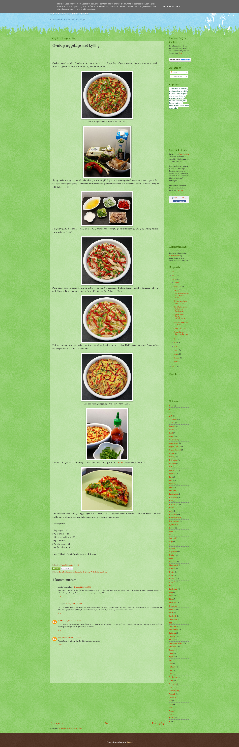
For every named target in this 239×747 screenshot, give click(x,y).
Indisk (171, 531)
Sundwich (172, 646)
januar (176, 361)
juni (175, 342)
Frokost (172, 484)
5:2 (170, 412)
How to (171, 528)
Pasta (171, 592)
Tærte (171, 680)
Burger (171, 436)
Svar (60, 596)
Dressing (172, 456)
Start (107, 723)
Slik (170, 623)
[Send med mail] (62, 568)
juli (175, 338)
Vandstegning (174, 690)
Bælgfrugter (173, 440)
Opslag (175, 72)
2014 (174, 279)
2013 (174, 366)
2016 (174, 271)
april (176, 350)
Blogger (129, 742)
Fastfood (172, 473)
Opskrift (93, 572)
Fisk (170, 480)
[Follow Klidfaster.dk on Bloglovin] (180, 61)
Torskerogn (173, 677)
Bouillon (172, 426)
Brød (171, 433)
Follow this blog (179, 201)
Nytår (171, 575)
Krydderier (173, 551)
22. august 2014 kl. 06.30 (72, 620)
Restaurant (173, 606)
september (178, 286)
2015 (174, 275)
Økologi (172, 717)
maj (175, 346)
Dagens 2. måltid (175, 450)
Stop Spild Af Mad (175, 643)
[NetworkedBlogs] (179, 198)
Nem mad (172, 568)
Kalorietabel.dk (174, 255)
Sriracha (120, 462)
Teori (171, 663)
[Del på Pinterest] (71, 568)
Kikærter (172, 545)
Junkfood (172, 538)
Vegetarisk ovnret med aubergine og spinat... (181, 295)
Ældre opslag (157, 723)
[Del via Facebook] (69, 568)
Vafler (171, 687)
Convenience (173, 443)
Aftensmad (173, 419)
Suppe (171, 650)
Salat (171, 612)
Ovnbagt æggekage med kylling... (180, 302)
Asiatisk (172, 423)
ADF (171, 416)
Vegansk (172, 694)
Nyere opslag (56, 723)
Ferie (171, 477)
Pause (171, 595)
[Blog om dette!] (64, 568)
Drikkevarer (173, 460)
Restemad (100, 572)
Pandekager (173, 589)
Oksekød (172, 578)
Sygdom (172, 657)
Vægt (171, 704)
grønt (171, 511)
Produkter (172, 602)
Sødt (171, 660)
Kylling (87, 572)
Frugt (171, 487)
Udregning (173, 684)
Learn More (168, 6)
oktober (177, 282)
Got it (179, 6)
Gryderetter (173, 504)
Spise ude (172, 633)
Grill (171, 500)
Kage (171, 541)
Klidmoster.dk (184, 154)
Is (170, 534)
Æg (106, 572)
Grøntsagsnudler (175, 517)
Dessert (171, 453)
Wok (171, 707)
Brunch (171, 429)
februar (177, 358)
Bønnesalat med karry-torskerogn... (181, 333)
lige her (180, 190)
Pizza (171, 599)
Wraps (171, 711)
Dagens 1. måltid (175, 446)
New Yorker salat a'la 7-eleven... (181, 323)
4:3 (170, 409)
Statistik (172, 640)
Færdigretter (173, 494)
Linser (171, 558)
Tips (170, 670)
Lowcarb (172, 562)
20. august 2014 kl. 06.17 (82, 587)
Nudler (171, 572)
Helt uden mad (174, 521)
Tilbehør (172, 667)
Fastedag (62, 572)
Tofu (171, 673)
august (176, 290)
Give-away (173, 497)
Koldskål (172, 548)
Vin (170, 701)
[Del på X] (67, 568)
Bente (60, 620)
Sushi (171, 653)
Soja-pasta (173, 626)
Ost (170, 585)
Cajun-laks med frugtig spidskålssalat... (180, 316)
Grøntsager (70, 572)
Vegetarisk (173, 697)
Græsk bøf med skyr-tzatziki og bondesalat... (181, 309)
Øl (170, 721)
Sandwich (172, 616)
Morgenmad (173, 565)
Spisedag (172, 636)
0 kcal (171, 406)
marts (176, 354)
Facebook (172, 463)
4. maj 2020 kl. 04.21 (73, 637)
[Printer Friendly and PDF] (56, 569)
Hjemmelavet (79, 572)
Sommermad (173, 629)
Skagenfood (173, 619)
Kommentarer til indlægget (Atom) (71, 728)
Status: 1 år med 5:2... (181, 328)
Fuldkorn (172, 490)
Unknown (62, 637)
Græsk (171, 507)
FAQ (180, 53)
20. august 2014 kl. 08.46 (74, 604)
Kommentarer (177, 76)
